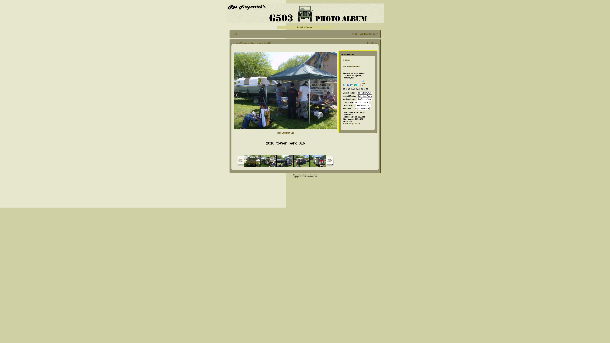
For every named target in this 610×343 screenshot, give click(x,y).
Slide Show (372, 43)
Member (243, 43)
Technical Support (305, 27)
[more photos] (240, 161)
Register (368, 34)
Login (375, 34)
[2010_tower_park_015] (331, 95)
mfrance (253, 43)
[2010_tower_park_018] (235, 95)
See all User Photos (352, 67)
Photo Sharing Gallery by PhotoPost (305, 175)
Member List (357, 34)
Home (234, 34)
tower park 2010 (266, 43)
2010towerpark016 (351, 123)
